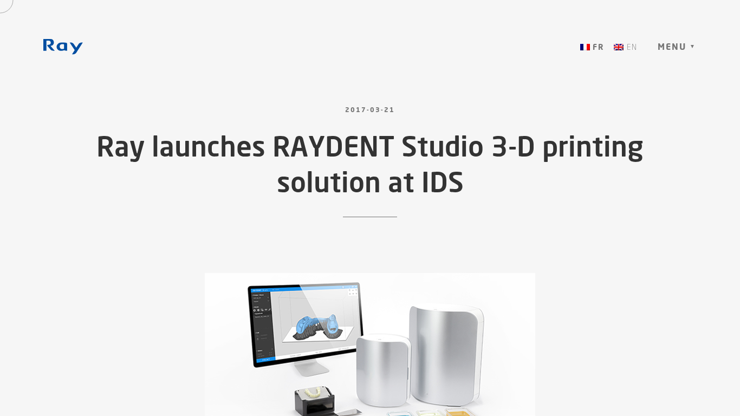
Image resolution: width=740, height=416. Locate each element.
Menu (672, 46)
